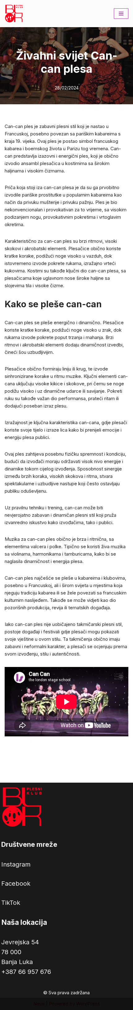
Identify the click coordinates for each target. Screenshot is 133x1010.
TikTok (10, 902)
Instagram (16, 864)
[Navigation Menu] (121, 13)
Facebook (15, 883)
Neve (39, 1004)
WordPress (88, 1004)
